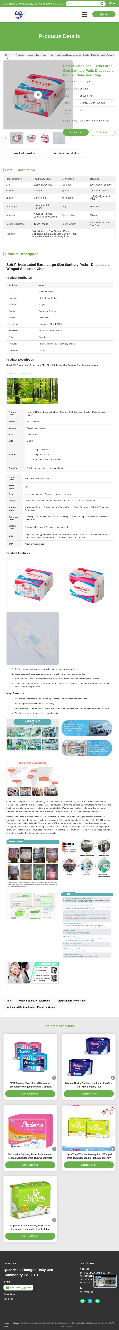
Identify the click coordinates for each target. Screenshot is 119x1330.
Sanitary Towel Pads (37, 55)
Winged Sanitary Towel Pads (34, 1000)
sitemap (16, 1323)
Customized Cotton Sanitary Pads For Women (31, 1007)
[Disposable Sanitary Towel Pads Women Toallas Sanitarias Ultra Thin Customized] (30, 1128)
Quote (104, 14)
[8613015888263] (82, 1301)
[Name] (102, 4)
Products (20, 55)
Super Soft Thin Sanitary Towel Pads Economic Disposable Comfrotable (30, 1227)
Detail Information (24, 153)
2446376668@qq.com (20, 1287)
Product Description (66, 153)
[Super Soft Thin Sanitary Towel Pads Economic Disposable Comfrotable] (30, 1199)
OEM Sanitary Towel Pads (71, 1000)
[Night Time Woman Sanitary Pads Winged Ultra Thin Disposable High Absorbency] (89, 1128)
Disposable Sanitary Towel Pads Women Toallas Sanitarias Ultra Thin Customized (30, 1156)
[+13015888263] (90, 1301)
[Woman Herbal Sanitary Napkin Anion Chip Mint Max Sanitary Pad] (89, 1056)
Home (7, 55)
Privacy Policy (6, 1324)
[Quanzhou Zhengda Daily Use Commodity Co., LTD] (19, 14)
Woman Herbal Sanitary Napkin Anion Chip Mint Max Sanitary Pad (88, 1085)
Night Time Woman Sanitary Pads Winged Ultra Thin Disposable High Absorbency (89, 1156)
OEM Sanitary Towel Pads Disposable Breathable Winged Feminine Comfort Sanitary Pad (30, 1085)
